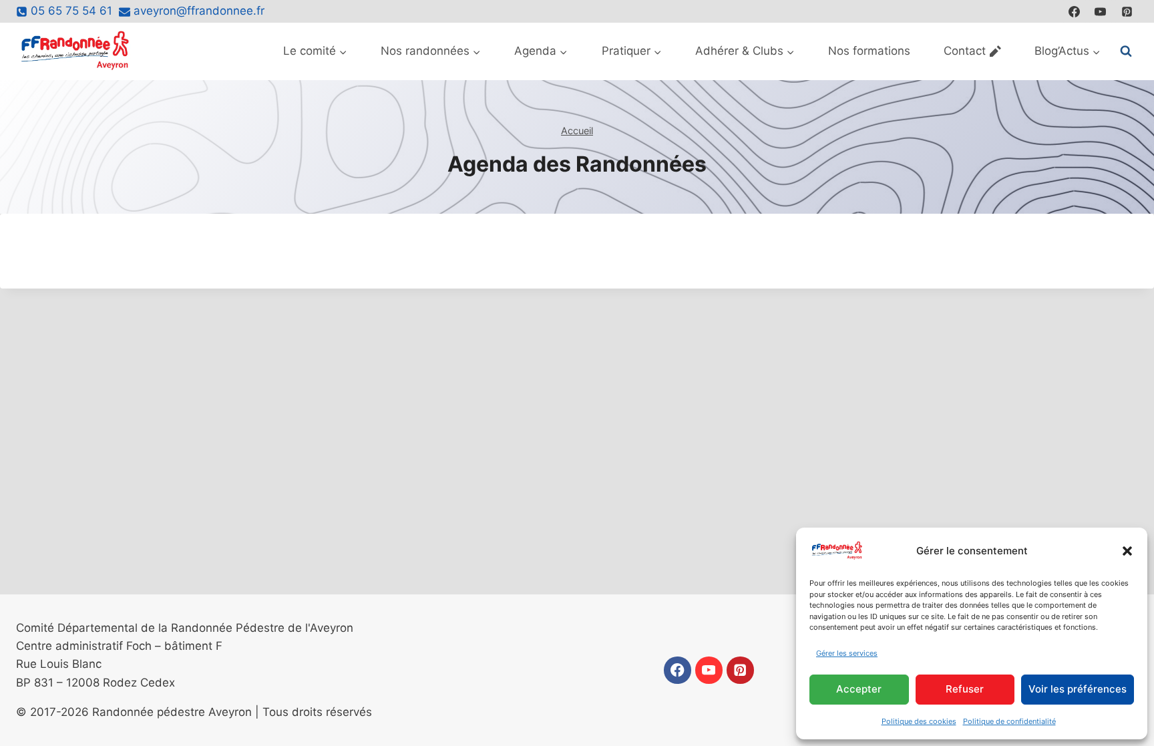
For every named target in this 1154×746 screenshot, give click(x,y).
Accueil (577, 130)
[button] (1127, 551)
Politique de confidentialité (1009, 721)
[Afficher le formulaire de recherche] (1126, 51)
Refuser (965, 689)
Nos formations (869, 50)
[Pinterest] (1126, 11)
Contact (965, 50)
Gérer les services (847, 653)
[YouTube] (1100, 11)
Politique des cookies (919, 721)
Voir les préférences (1077, 689)
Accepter (859, 689)
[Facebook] (1074, 11)
